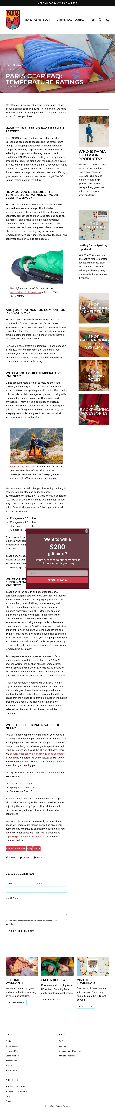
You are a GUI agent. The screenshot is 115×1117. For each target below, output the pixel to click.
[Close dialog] (86, 531)
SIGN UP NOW (57, 579)
